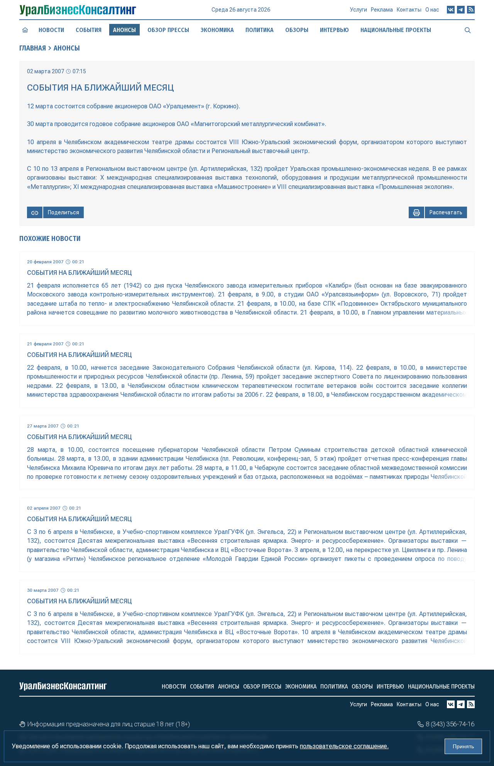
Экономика (217, 30)
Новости (51, 30)
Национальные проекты (395, 30)
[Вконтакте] (451, 9)
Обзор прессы (168, 30)
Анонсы (67, 48)
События (89, 30)
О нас (432, 10)
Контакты (409, 10)
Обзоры (296, 30)
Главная (32, 48)
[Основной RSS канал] (471, 9)
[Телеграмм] (461, 9)
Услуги (358, 10)
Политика (259, 30)
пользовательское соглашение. (344, 746)
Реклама (382, 10)
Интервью (334, 30)
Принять (463, 746)
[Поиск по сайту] (468, 29)
